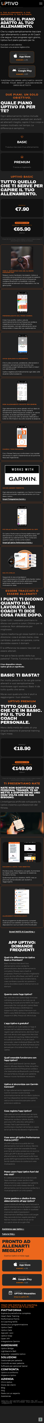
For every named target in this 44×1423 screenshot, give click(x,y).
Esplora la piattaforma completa (15, 1313)
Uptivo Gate (6, 1330)
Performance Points (10, 1319)
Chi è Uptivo (6, 1382)
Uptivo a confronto (9, 1372)
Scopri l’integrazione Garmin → (14, 499)
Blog (3, 1388)
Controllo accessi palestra (12, 1363)
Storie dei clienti (8, 1385)
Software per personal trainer (14, 1366)
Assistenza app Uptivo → (13, 1229)
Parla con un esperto (10, 1393)
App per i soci (7, 1333)
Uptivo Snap (6, 1336)
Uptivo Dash (6, 1327)
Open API (5, 1339)
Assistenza (6, 1396)
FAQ (3, 1390)
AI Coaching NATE (9, 1322)
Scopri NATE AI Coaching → (22, 932)
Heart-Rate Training (10, 1316)
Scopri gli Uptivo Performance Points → (18, 542)
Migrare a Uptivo (8, 1375)
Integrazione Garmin (10, 1341)
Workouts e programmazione (14, 1324)
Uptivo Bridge (7, 1348)
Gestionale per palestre (11, 1360)
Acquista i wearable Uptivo (13, 1354)
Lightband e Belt (8, 1351)
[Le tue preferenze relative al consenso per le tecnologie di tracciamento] (40, 1419)
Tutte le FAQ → (8, 1234)
